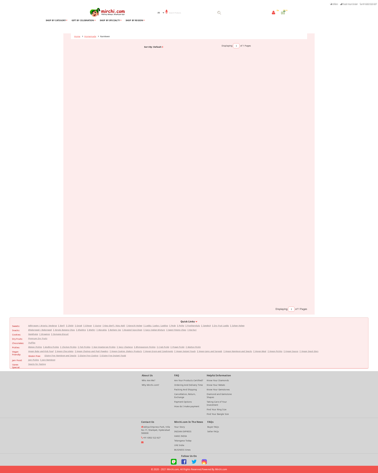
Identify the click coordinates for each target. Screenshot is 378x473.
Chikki (71, 325)
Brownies (45, 334)
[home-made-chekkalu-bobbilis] (284, 289)
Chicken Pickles (69, 347)
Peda (173, 325)
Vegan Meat (260, 351)
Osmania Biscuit (61, 334)
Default (157, 46)
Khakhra (82, 329)
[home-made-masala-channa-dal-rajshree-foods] (93, 227)
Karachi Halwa (135, 325)
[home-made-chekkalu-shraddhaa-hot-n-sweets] (246, 102)
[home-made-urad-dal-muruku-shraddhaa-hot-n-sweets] (246, 227)
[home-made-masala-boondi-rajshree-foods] (131, 227)
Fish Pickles (85, 347)
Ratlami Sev (115, 329)
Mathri (92, 329)
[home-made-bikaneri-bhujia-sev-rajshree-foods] (208, 102)
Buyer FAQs (213, 426)
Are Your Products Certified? (188, 380)
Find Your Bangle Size (218, 414)
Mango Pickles (35, 347)
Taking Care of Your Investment (217, 403)
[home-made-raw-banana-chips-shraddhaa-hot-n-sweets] (284, 102)
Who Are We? (148, 380)
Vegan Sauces (291, 351)
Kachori (193, 329)
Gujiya (98, 325)
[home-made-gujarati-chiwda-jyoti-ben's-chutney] (208, 289)
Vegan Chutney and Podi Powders (92, 351)
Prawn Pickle (178, 347)
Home (77, 36)
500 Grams (236, 236)
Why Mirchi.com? (150, 385)
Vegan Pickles (275, 351)
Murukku (102, 329)
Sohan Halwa (238, 325)
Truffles (31, 342)
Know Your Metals (216, 385)
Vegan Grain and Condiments (159, 351)
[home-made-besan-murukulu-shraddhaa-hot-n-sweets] (208, 227)
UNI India (179, 445)
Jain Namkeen (48, 359)
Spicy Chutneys (126, 347)
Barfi (62, 325)
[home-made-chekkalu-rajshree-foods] (93, 289)
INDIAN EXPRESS (182, 431)
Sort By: (148, 46)
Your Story (179, 426)
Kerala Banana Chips (65, 329)
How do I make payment (186, 406)
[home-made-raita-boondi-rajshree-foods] (170, 102)
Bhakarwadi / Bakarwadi (40, 329)
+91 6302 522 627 (368, 3)
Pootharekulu (193, 325)
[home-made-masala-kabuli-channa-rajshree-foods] (246, 164)
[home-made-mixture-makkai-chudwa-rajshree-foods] (284, 164)
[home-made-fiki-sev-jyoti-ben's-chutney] (131, 289)
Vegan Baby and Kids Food (41, 351)
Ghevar (88, 325)
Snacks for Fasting (37, 364)
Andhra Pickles (52, 347)
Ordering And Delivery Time (188, 385)
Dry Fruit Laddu (221, 325)
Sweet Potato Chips (177, 329)
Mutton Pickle (194, 347)
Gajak (79, 325)
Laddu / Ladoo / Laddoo (156, 325)
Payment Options (183, 401)
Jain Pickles (33, 359)
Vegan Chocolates (65, 351)
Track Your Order (349, 3)
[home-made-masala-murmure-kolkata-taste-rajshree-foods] (208, 164)
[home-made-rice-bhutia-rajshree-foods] (93, 164)
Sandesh (207, 325)
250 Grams (198, 111)
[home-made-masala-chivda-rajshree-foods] (131, 102)
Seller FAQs (213, 431)
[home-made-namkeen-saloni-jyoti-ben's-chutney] (246, 289)
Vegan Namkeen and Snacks (238, 351)
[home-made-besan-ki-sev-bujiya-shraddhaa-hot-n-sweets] (170, 227)
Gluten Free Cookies (88, 355)
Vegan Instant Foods (186, 351)
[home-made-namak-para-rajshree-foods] (284, 227)
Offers (334, 3)
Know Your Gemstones (218, 389)
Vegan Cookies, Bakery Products (126, 351)
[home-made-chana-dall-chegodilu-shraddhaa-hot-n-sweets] (170, 164)
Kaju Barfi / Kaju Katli (114, 325)
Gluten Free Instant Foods (113, 355)
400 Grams (83, 111)
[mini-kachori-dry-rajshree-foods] (93, 102)
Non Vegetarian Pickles (104, 347)
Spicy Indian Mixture (155, 329)
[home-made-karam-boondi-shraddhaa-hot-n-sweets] (131, 164)
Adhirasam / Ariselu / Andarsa (42, 325)
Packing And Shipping (185, 389)
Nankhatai (33, 334)
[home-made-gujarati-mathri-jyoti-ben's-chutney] (170, 289)
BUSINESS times (182, 449)
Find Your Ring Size (216, 409)
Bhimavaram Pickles (145, 347)
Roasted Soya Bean (133, 329)
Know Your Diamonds (218, 380)
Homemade (90, 36)
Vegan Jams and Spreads (210, 351)
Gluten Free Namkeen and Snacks (60, 355)
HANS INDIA (180, 436)
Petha (181, 325)
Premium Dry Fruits (37, 338)
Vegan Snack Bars (309, 351)
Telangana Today (182, 440)
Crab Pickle (163, 347)
